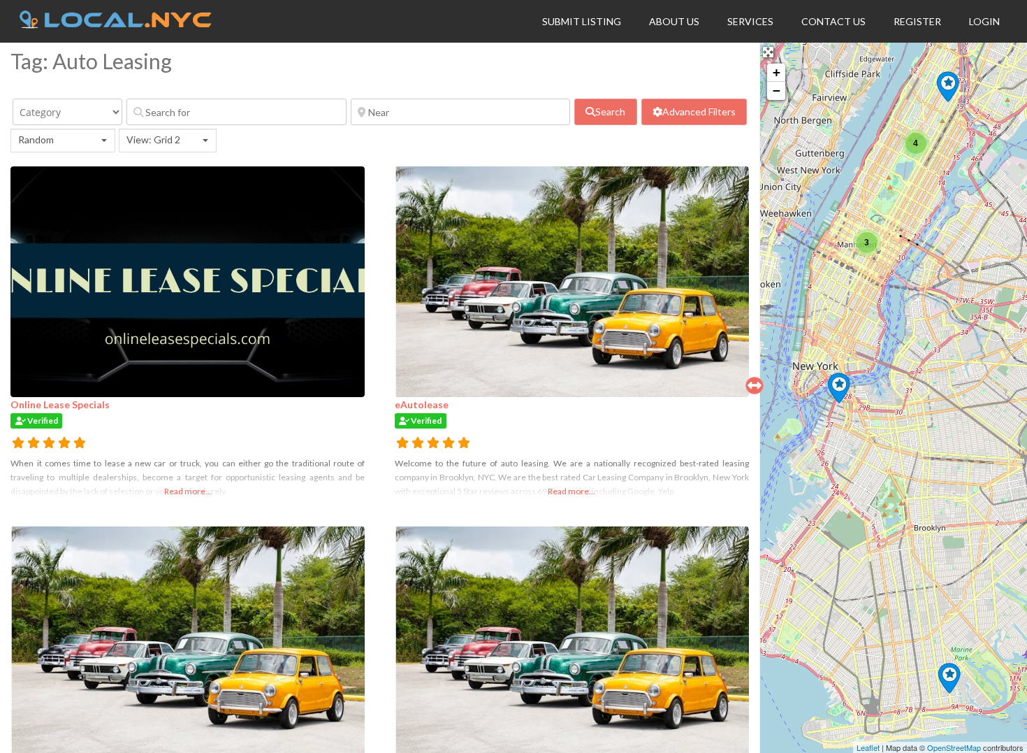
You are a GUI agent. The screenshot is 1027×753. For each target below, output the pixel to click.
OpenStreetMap (954, 747)
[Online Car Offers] (947, 86)
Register (917, 21)
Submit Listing (581, 21)
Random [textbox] (36, 139)
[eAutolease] (949, 678)
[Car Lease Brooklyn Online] (838, 388)
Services (750, 21)
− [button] (776, 90)
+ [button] (776, 72)
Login (984, 21)
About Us (674, 21)
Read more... (188, 491)
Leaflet (868, 747)
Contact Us (833, 21)
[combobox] (62, 140)
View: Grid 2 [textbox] (153, 139)
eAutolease (422, 404)
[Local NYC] (116, 24)
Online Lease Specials (60, 404)
